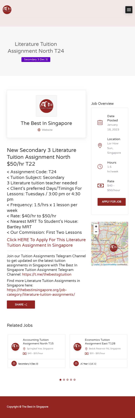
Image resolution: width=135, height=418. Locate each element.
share (19, 304)
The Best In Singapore (46, 123)
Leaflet (96, 264)
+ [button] (96, 226)
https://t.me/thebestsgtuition (46, 274)
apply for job (111, 201)
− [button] (96, 232)
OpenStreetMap (110, 264)
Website (47, 130)
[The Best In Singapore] (7, 9)
